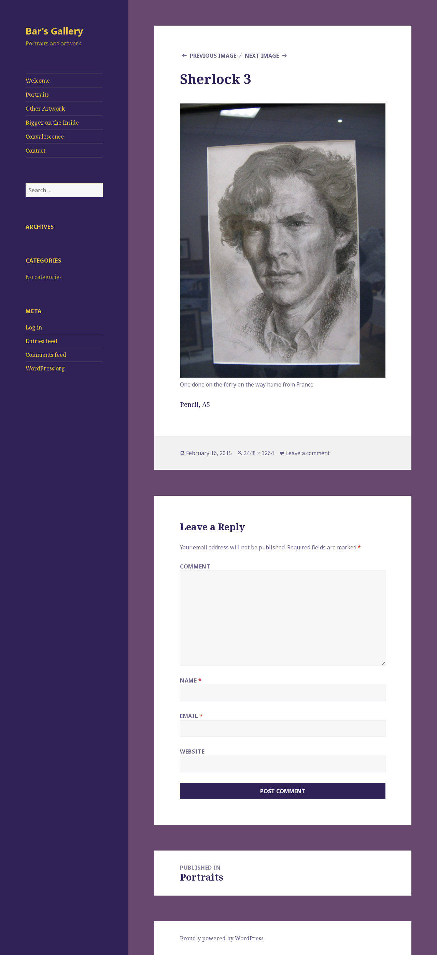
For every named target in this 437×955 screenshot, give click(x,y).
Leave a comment (307, 453)
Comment (195, 566)
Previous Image (213, 55)
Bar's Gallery (54, 31)
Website (192, 751)
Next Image (262, 55)
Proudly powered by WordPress (222, 938)
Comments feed (46, 355)
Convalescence (45, 136)
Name (191, 680)
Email (191, 716)
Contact (35, 150)
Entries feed (41, 341)
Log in (34, 327)
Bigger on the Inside (52, 122)
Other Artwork (45, 108)
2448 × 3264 (258, 453)
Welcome (38, 80)
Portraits (37, 94)
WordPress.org (45, 368)
